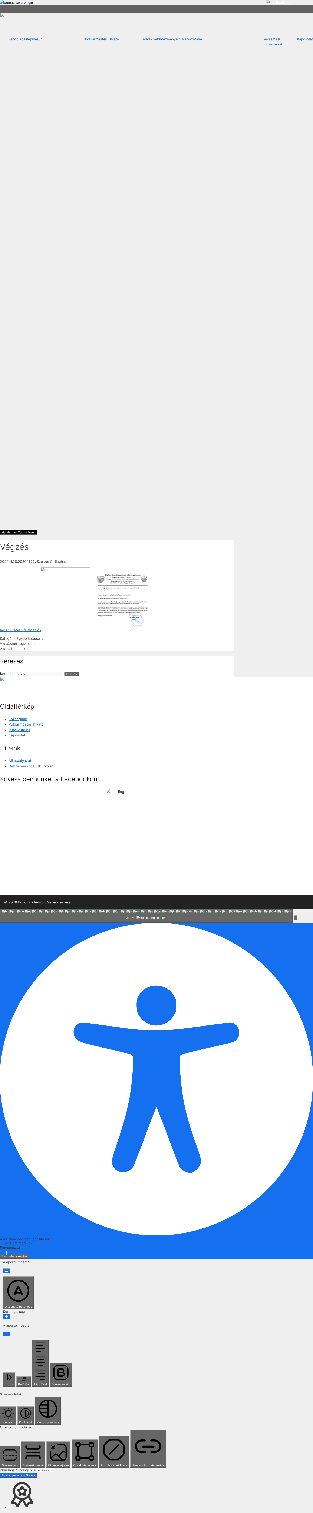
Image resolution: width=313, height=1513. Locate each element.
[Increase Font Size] (6, 1253)
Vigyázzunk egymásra (18, 643)
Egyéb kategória (30, 638)
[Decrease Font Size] (6, 1270)
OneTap (26, 1247)
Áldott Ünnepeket (14, 649)
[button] (295, 917)
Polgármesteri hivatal (27, 724)
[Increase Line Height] (6, 1316)
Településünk (33, 39)
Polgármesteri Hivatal (102, 39)
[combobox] (146, 916)
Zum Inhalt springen (16, 1470)
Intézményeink (170, 39)
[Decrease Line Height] (6, 1334)
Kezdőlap (16, 39)
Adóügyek (151, 39)
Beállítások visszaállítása (18, 1475)
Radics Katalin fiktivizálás (20, 630)
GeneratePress (58, 902)
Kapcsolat (305, 39)
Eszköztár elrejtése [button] (14, 1256)
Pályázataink (192, 39)
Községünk (18, 719)
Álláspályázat (20, 761)
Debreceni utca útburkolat (31, 766)
